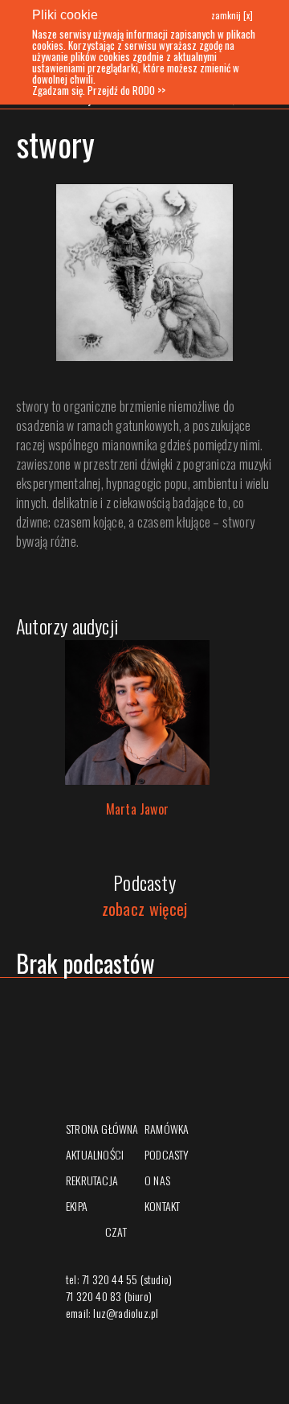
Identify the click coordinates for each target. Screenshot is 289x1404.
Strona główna (102, 1128)
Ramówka (166, 1128)
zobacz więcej (145, 909)
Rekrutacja (92, 1180)
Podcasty (166, 1154)
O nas (157, 1180)
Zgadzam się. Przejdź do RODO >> (98, 90)
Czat (116, 1231)
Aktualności (95, 1154)
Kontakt (162, 1205)
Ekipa (77, 1205)
